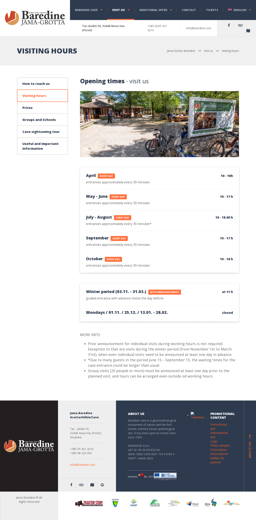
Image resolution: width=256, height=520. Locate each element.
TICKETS (212, 10)
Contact (189, 10)
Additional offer (153, 10)
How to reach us (36, 83)
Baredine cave (86, 10)
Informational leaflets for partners (219, 458)
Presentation (218, 450)
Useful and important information (40, 146)
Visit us (118, 10)
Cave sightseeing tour (41, 131)
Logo (213, 441)
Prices (27, 107)
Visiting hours (34, 95)
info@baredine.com (82, 465)
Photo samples (220, 445)
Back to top (250, 446)
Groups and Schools (39, 119)
